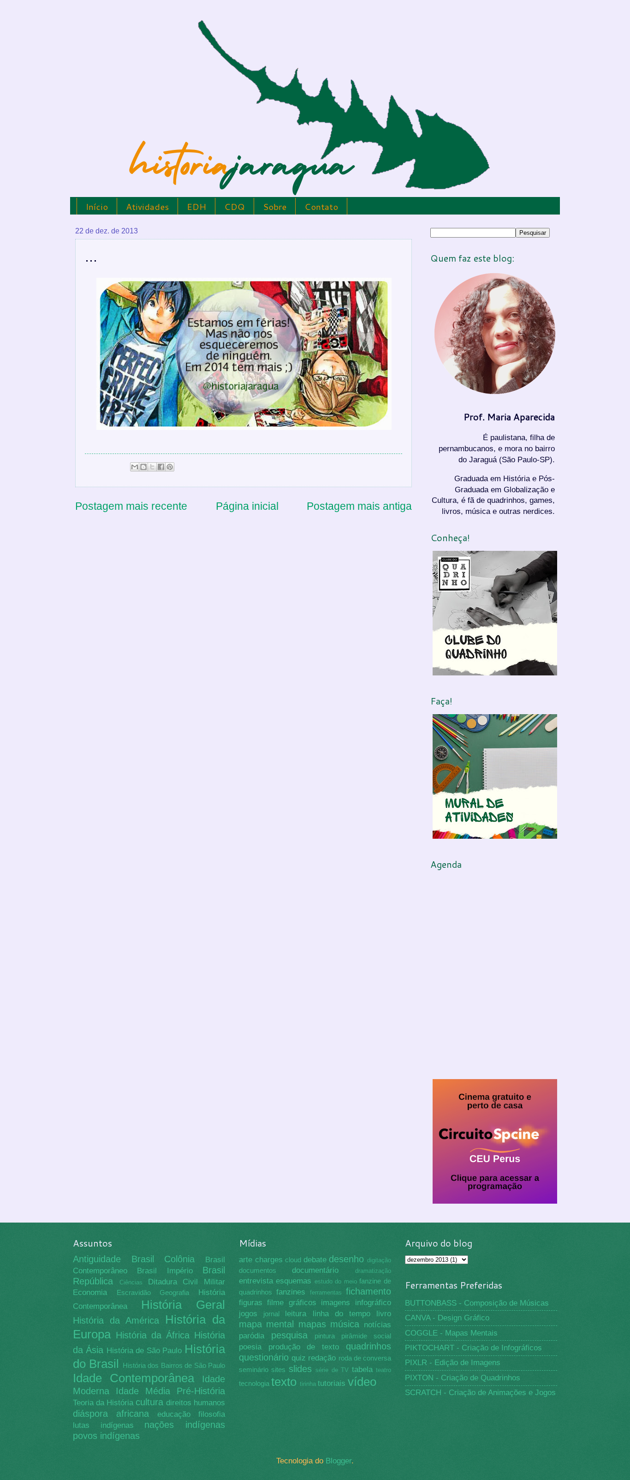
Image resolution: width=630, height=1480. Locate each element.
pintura (325, 1336)
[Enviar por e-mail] (134, 466)
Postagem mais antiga (359, 506)
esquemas (293, 1281)
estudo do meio (336, 1281)
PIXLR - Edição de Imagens (452, 1362)
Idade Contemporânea (133, 1378)
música (344, 1324)
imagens (335, 1302)
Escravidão (134, 1292)
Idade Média (143, 1391)
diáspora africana (111, 1413)
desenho (346, 1259)
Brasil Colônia (163, 1259)
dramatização (373, 1270)
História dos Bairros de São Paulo (174, 1365)
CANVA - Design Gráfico (447, 1317)
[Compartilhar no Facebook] (161, 466)
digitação (379, 1260)
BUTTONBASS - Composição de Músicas (477, 1303)
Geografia (174, 1292)
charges (269, 1259)
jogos (248, 1313)
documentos (257, 1270)
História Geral (183, 1305)
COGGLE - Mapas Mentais (451, 1333)
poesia (250, 1347)
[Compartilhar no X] (152, 466)
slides (300, 1369)
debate (315, 1259)
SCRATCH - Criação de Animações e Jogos (480, 1392)
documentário (315, 1270)
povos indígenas (106, 1436)
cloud (293, 1260)
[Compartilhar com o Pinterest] (169, 466)
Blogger (338, 1460)
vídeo (362, 1382)
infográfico (373, 1302)
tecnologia (254, 1383)
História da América (116, 1320)
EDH (196, 206)
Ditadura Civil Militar (187, 1281)
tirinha (308, 1383)
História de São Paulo (144, 1350)
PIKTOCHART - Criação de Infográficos (473, 1347)
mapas (312, 1324)
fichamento (368, 1291)
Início (97, 206)
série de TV (332, 1370)
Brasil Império (164, 1270)
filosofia (211, 1414)
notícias (377, 1324)
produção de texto (303, 1347)
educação (173, 1414)
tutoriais (331, 1383)
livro (383, 1313)
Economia (90, 1292)
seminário (253, 1369)
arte (245, 1259)
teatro (383, 1370)
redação (322, 1358)
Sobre (274, 206)
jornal (271, 1314)
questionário (264, 1357)
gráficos (302, 1302)
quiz (298, 1358)
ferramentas (326, 1292)
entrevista (256, 1281)
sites (278, 1369)
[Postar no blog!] (143, 466)
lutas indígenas (103, 1425)
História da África (153, 1335)
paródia (251, 1335)
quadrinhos (368, 1346)
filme (275, 1302)
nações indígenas (184, 1425)
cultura (149, 1402)
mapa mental (266, 1324)
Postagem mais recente (131, 506)
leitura (295, 1313)
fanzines (290, 1292)
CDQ (234, 206)
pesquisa (289, 1335)
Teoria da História (103, 1402)
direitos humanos (195, 1402)
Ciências (131, 1282)
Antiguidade (97, 1259)
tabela (362, 1369)
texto (284, 1382)
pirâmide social (366, 1336)
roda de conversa (365, 1358)
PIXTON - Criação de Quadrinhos (462, 1377)
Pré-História (201, 1391)
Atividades (147, 206)
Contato (321, 206)
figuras (250, 1302)
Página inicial (247, 506)
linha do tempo (341, 1313)
